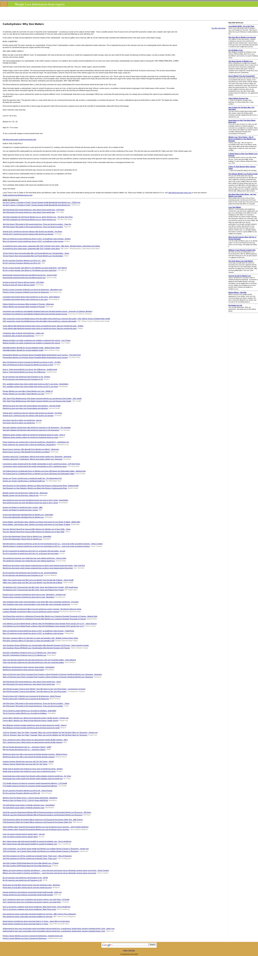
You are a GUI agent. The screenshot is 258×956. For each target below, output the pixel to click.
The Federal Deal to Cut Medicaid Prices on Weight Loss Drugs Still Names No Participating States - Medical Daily (44, 471)
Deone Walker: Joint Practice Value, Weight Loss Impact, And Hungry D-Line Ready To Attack (36, 524)
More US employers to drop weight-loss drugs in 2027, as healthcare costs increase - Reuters (37, 239)
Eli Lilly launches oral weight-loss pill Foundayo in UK (22, 880)
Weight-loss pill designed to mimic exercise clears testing (23, 670)
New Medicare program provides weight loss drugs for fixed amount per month (31, 728)
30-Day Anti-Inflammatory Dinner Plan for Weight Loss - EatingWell (27, 536)
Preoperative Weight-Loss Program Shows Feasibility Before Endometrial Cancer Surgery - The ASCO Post (42, 355)
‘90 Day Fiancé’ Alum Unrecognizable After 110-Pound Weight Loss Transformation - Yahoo (36, 253)
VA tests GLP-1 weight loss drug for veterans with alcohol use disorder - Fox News (32, 231)
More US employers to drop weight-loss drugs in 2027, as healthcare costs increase (33, 241)
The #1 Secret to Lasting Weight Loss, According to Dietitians (25, 713)
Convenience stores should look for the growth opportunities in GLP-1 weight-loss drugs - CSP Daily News (41, 464)
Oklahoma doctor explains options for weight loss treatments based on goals (30, 437)
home (125, 950)
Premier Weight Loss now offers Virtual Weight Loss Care (23, 394)
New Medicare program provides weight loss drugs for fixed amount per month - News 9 (35, 725)
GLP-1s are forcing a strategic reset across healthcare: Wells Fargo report (29, 909)
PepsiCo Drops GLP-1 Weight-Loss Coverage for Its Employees (26, 699)
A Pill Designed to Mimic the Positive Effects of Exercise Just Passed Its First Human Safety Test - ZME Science (43, 820)
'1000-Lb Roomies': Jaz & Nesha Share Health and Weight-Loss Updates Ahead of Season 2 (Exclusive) (41, 851)
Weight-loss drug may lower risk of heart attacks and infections (25, 408)
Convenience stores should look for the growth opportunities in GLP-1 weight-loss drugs (35, 466)
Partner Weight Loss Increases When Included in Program (24, 307)
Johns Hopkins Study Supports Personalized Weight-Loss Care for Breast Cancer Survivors (36, 829)
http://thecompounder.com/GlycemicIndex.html (19, 140)
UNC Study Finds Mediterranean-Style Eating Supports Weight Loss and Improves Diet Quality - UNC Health (42, 398)
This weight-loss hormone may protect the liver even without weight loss (29, 561)
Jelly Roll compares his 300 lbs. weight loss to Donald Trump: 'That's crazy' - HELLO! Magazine (37, 856)
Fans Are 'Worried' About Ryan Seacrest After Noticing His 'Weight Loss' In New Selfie (33, 532)
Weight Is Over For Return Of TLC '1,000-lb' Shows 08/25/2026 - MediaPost (30, 798)
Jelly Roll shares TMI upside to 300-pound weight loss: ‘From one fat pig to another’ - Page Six (37, 224)
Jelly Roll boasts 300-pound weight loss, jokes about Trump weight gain (29, 212)
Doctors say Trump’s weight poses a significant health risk (24, 481)
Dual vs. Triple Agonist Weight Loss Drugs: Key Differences (24, 372)
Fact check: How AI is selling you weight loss (19, 423)
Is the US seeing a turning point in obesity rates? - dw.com (24, 834)
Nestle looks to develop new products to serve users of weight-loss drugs (29, 771)
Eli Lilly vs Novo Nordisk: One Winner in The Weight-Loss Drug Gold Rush (30, 270)
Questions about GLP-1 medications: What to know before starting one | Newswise (32, 459)
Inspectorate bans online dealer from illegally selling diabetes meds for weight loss (33, 779)
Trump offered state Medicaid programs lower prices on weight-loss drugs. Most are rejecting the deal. (40, 328)
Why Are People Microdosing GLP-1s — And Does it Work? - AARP (27, 747)
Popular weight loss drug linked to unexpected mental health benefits (28, 895)
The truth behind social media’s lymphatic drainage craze (23, 808)
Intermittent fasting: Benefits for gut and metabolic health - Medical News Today (31, 348)
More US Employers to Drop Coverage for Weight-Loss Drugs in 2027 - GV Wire (32, 362)
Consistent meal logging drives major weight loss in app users (25, 299)
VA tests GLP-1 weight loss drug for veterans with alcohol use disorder (28, 234)
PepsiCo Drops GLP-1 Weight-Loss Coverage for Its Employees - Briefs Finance (32, 696)
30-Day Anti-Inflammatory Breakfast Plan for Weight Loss (23, 517)
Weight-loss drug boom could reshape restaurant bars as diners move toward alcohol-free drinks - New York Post (44, 565)
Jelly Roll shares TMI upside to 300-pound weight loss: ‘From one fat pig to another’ (33, 227)
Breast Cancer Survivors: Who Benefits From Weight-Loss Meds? (26, 452)
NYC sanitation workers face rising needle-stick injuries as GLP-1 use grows (30, 387)
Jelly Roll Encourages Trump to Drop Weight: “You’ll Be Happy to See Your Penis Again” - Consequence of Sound (44, 689)
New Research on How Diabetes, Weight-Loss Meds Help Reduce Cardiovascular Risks (35, 488)
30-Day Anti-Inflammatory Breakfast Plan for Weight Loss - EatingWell (28, 515)
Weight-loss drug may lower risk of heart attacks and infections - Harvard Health (31, 406)
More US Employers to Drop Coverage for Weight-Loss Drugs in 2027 (28, 365)
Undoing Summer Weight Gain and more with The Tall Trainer (25, 764)
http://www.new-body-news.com (179, 193)
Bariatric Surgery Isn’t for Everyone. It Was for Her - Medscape (25, 493)
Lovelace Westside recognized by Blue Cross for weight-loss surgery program (31, 612)
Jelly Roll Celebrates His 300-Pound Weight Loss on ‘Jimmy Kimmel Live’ (29, 220)
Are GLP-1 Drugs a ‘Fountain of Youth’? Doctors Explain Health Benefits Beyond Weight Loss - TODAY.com (41, 202)
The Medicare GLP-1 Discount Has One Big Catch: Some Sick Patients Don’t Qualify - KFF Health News (40, 587)
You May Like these (218, 28)
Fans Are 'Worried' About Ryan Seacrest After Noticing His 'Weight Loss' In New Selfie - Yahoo (37, 529)
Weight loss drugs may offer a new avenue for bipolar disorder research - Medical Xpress (35, 754)
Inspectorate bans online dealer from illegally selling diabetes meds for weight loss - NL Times (37, 776)
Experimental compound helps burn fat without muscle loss (24, 278)
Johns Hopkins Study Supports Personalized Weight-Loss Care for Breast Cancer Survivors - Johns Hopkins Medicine (46, 827)
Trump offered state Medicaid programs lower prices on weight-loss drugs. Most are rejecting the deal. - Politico (43, 326)
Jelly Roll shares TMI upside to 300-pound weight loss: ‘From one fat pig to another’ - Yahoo (36, 703)
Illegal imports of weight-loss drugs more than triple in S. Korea (25, 924)
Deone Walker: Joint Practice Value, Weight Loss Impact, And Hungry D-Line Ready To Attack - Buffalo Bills (41, 522)
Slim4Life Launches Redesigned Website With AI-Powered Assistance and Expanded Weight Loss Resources (43, 815)
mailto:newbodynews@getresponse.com (17, 195)
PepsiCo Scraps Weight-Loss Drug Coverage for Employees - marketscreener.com (33, 936)
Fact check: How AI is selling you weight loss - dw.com (22, 420)
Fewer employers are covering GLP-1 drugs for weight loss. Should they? (29, 445)
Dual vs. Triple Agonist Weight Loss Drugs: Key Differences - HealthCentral (30, 369)
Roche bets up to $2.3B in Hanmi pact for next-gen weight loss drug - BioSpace (31, 885)
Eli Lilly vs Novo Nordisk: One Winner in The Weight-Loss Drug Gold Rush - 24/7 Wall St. (35, 268)
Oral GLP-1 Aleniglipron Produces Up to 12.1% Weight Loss (24, 655)
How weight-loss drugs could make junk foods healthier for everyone (28, 917)
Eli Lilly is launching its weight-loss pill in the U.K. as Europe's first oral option (31, 554)
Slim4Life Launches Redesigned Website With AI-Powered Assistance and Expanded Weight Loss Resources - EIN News (47, 812)
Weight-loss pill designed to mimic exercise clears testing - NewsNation (29, 667)
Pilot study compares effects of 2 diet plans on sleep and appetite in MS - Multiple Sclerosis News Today (40, 638)
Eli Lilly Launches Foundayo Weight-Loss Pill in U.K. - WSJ (24, 261)
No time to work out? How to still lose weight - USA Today (23, 282)
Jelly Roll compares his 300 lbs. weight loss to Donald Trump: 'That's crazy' (30, 858)
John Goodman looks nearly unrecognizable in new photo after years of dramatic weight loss (36, 604)
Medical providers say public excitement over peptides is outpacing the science (31, 343)
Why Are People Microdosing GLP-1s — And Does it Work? (24, 750)
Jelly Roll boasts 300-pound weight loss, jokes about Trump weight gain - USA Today (33, 210)
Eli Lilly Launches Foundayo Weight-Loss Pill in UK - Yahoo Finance (27, 791)
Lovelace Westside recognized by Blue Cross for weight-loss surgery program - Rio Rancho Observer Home (42, 609)
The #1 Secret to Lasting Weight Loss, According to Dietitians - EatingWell (29, 711)
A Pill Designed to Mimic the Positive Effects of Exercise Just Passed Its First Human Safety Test (37, 822)
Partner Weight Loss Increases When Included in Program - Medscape (28, 304)
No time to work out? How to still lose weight (19, 285)
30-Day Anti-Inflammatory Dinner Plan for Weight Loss (22, 539)
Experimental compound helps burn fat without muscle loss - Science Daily (30, 275)
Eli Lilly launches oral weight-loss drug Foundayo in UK (23, 379)
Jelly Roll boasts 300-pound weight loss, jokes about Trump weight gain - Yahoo (32, 682)
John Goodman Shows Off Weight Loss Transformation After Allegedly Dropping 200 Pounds (36, 648)
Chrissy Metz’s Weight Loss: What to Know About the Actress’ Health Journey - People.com (36, 718)
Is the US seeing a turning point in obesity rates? (20, 837)
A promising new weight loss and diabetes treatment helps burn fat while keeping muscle (35, 314)
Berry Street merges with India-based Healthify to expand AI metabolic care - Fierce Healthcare (37, 841)
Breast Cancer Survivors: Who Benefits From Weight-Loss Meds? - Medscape (31, 449)
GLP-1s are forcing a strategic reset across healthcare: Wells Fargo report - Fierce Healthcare (36, 907)
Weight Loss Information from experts (40, 4)
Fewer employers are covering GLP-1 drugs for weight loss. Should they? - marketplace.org (36, 442)
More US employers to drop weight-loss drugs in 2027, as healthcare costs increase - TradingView (38, 631)
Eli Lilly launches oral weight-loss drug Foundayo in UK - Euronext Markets (30, 573)
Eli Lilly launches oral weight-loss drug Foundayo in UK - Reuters (26, 377)
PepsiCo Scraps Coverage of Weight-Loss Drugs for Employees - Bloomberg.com (32, 290)
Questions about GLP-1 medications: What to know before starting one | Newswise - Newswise (37, 457)
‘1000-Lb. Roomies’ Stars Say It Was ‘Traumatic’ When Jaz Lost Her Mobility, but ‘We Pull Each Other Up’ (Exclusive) (45, 735)
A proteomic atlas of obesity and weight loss (18, 336)
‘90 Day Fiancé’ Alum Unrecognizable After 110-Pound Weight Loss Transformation (33, 256)
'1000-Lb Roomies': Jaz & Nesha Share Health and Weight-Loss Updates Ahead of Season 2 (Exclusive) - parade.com (46, 849)
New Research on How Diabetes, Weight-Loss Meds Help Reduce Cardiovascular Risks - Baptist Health (41, 486)
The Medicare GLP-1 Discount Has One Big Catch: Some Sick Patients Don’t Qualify (33, 590)
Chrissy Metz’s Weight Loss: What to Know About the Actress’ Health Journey (30, 721)
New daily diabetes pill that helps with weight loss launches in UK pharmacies (31, 430)
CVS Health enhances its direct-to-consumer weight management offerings (30, 786)
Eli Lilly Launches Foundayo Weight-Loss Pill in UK (21, 793)
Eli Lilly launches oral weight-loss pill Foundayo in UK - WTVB (25, 878)
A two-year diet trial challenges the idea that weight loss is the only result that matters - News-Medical (39, 660)
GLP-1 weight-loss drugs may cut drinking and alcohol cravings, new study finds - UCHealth (36, 899)
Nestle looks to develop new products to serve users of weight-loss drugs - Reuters (33, 769)
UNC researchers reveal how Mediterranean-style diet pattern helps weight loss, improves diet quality (39, 321)
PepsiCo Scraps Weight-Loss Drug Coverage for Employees (25, 938)
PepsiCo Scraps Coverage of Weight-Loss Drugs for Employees (26, 292)
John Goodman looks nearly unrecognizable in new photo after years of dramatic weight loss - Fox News (41, 602)
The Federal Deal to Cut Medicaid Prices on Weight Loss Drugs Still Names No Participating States (39, 474)
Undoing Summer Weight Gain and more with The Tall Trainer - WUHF (28, 762)
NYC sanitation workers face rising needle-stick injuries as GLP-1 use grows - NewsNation (35, 384)
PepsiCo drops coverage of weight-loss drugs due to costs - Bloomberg (28, 597)
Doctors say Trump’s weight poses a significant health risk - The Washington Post (32, 478)
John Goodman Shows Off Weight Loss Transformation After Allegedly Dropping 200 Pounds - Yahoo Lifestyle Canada (46, 645)
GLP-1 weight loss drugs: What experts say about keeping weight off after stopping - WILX (35, 740)
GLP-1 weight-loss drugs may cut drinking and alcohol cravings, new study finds (32, 902)
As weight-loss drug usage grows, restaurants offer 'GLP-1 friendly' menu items (31, 249)
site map (132, 950)
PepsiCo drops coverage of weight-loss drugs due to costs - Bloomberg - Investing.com (34, 595)
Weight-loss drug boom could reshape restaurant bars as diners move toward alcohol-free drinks (38, 568)
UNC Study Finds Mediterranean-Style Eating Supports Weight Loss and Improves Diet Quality (37, 401)
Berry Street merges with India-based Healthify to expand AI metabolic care (30, 844)
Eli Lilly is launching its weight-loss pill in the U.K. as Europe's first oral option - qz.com (34, 551)
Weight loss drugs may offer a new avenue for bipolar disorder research (29, 757)
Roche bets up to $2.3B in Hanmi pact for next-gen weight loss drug (27, 888)
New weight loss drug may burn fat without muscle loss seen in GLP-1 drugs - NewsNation (35, 500)
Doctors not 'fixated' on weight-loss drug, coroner (20, 510)
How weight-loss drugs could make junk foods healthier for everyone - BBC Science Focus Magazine (39, 914)
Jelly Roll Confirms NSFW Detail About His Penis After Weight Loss (27, 866)
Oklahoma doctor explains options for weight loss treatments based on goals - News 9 (34, 435)
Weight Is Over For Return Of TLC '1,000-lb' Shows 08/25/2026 (25, 800)
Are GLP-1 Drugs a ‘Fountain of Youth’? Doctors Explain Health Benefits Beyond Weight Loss (36, 205)
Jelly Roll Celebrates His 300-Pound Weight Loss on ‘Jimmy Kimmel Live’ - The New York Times (38, 217)
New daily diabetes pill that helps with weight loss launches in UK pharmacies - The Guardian (37, 428)
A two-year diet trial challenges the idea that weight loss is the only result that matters (33, 662)
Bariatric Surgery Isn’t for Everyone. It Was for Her (21, 495)
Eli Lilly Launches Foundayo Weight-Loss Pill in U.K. (22, 263)
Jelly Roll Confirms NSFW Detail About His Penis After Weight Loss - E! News (31, 863)
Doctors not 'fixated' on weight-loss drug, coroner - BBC (23, 507)
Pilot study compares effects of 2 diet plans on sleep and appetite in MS (28, 641)
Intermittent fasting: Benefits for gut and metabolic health (23, 350)
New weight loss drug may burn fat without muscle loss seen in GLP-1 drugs (30, 503)
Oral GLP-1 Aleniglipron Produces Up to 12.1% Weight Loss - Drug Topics (29, 653)
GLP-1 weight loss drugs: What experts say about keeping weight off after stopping (32, 742)
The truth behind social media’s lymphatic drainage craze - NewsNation (29, 805)
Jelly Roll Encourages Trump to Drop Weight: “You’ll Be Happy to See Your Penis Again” (35, 691)
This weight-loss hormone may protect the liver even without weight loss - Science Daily (34, 558)
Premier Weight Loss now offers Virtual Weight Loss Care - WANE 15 (28, 391)
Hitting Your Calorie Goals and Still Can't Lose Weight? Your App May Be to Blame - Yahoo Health (38, 580)
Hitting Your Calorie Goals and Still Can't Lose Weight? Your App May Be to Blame (32, 583)
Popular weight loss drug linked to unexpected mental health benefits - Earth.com (32, 892)
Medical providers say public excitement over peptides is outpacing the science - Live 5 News (37, 340)
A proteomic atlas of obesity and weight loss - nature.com (23, 333)
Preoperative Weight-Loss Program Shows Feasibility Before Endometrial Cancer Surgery (35, 357)
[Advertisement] (130, 14)
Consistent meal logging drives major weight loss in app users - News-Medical (31, 297)
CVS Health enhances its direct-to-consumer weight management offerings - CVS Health (35, 783)
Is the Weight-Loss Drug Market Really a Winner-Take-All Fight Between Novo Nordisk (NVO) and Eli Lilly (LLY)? (43, 626)
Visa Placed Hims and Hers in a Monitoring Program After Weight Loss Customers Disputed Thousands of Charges (44, 619)
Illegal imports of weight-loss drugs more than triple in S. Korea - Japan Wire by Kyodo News (36, 921)
